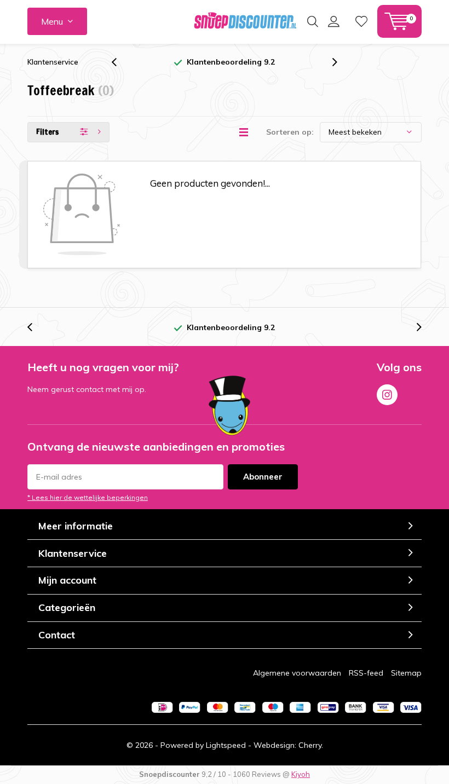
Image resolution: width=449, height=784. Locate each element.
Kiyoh (300, 774)
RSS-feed (366, 673)
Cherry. (310, 745)
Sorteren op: (290, 132)
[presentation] (120, 62)
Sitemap (406, 673)
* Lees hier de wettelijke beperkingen (87, 497)
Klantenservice (52, 61)
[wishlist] (361, 21)
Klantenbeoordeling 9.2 (231, 62)
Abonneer (263, 476)
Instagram (387, 394)
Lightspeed (226, 745)
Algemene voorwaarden (297, 673)
